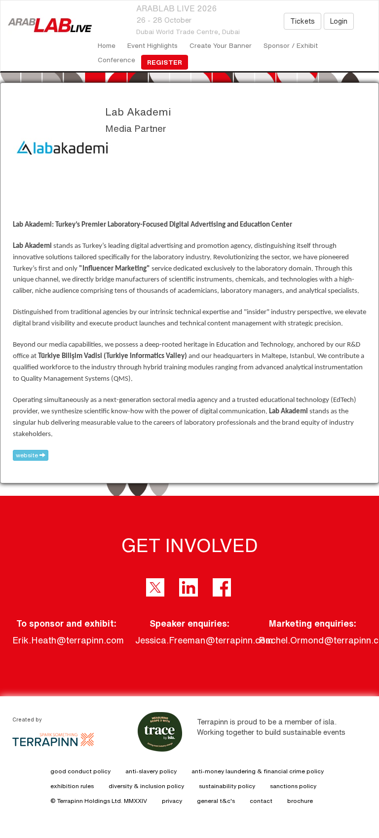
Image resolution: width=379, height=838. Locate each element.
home (106, 45)
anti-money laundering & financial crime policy (257, 771)
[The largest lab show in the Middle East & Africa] (46, 25)
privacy (172, 801)
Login (338, 21)
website (27, 455)
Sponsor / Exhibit (291, 45)
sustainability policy (227, 786)
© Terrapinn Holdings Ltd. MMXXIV (98, 801)
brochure (300, 801)
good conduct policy (80, 771)
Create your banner (221, 45)
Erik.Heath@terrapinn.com (68, 640)
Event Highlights (152, 45)
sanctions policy (293, 786)
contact (261, 801)
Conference (116, 59)
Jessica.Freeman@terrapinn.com (204, 640)
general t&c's (216, 801)
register (164, 62)
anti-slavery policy (151, 771)
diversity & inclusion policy (146, 786)
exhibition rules (72, 786)
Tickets (302, 21)
